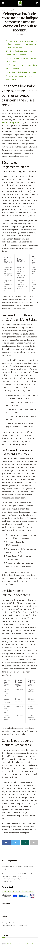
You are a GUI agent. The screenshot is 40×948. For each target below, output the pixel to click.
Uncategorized (11, 10)
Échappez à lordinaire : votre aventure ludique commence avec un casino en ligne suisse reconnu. (21, 44)
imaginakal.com (32, 944)
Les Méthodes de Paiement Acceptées (21, 72)
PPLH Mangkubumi (13, 944)
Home (3, 10)
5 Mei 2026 (19, 35)
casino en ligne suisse (12, 122)
